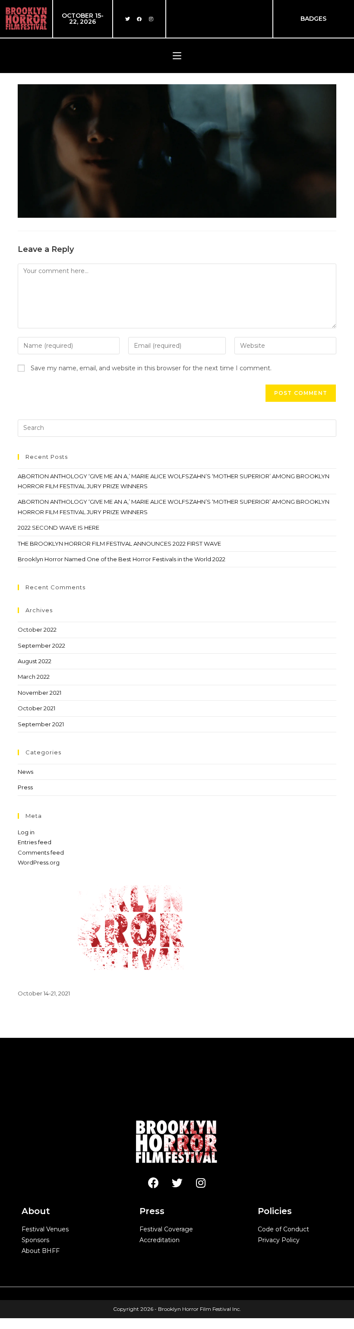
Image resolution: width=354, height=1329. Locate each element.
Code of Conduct (283, 1229)
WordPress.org (39, 862)
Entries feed (34, 842)
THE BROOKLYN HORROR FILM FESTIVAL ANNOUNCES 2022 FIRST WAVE (119, 543)
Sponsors (35, 1240)
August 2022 (34, 661)
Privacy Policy (279, 1240)
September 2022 (41, 645)
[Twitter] (128, 18)
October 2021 (36, 708)
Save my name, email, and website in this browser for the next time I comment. (151, 368)
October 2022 (37, 629)
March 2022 (34, 676)
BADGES (313, 18)
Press (25, 787)
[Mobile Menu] (177, 55)
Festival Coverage (166, 1229)
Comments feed (41, 852)
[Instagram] (151, 18)
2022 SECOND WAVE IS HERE (58, 527)
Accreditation (159, 1240)
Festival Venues (45, 1229)
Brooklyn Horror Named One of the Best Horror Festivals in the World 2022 (121, 559)
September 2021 (41, 724)
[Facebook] (139, 18)
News (25, 771)
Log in (26, 832)
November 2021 (39, 692)
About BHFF (41, 1251)
